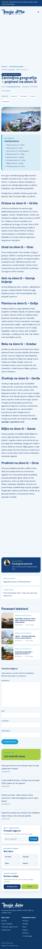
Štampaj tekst (12, 887)
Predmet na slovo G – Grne (16, 166)
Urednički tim (5, 930)
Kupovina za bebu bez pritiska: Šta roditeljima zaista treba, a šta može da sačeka (20, 814)
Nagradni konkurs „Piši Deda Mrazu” (17, 582)
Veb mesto (5, 731)
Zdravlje (26, 857)
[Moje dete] (13, 12)
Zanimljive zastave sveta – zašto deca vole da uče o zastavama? (26, 620)
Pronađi (33, 839)
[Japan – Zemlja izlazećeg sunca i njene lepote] (7, 637)
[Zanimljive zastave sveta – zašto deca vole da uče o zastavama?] (7, 620)
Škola (7, 863)
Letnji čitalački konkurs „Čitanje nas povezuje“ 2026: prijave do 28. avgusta (20, 782)
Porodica (8, 857)
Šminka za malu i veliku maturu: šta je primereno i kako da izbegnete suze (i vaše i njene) (20, 798)
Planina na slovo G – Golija (15, 154)
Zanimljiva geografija (16, 66)
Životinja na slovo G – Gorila (16, 160)
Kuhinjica (25, 933)
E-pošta (32, 96)
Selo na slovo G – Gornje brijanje (18, 151)
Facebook (14, 96)
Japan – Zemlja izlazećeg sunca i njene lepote (25, 637)
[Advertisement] (21, 39)
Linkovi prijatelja (6, 924)
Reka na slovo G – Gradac (15, 157)
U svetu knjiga (27, 936)
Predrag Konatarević (13, 87)
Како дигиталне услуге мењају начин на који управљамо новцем (20, 767)
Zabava (25, 863)
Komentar (5, 680)
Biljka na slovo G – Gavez (15, 163)
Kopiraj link (6, 101)
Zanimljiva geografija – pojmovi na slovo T (24, 653)
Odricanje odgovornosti (9, 927)
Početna (4, 66)
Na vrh (30, 887)
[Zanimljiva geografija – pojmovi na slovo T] (7, 653)
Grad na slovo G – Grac (15, 148)
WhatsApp (23, 96)
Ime (3, 711)
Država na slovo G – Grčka (15, 145)
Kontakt (4, 921)
